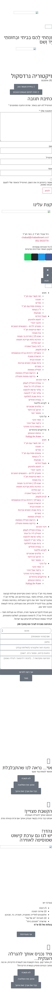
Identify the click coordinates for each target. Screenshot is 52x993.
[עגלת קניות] (48, 26)
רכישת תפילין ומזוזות (25, 372)
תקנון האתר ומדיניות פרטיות (38, 249)
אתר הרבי (36, 419)
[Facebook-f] (48, 257)
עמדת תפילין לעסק (32, 383)
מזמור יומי (36, 413)
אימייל (49, 157)
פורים (38, 302)
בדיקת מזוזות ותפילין (25, 376)
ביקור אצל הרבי (34, 423)
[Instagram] (34, 257)
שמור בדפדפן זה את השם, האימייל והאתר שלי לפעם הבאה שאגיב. (27, 183)
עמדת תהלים (35, 399)
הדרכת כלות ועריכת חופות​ (28, 339)
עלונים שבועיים (33, 406)
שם (50, 146)
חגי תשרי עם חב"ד (32, 296)
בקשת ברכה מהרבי (32, 426)
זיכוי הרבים (41, 379)
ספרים (38, 366)
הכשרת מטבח (34, 356)
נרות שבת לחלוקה (32, 396)
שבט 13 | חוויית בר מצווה (29, 336)
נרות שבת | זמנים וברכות (29, 362)
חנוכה (38, 299)
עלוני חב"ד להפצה (32, 393)
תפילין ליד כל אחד (32, 386)
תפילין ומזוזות (34, 369)
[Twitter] (41, 257)
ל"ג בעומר (36, 309)
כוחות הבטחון (34, 433)
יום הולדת (36, 342)
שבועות (37, 312)
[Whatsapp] (27, 257)
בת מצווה (36, 332)
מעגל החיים (40, 316)
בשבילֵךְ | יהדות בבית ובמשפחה (26, 352)
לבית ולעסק (41, 349)
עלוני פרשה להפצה (32, 389)
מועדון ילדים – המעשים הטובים (26, 326)
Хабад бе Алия (33, 436)
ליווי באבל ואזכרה (33, 346)
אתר (50, 168)
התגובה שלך (45, 111)
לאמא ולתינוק (34, 319)
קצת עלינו (42, 204)
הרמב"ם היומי (34, 409)
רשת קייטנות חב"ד (32, 329)
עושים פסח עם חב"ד (31, 306)
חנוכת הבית (35, 359)
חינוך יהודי (36, 322)
